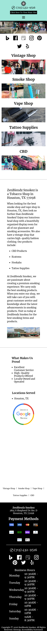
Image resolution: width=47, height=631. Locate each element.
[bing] (8, 38)
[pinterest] (39, 38)
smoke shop (14, 207)
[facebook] (16, 38)
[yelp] (27, 46)
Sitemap (17, 629)
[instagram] (31, 38)
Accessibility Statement (32, 629)
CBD (14, 251)
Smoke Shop (24, 488)
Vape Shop (37, 488)
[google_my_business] (23, 38)
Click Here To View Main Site (24, 12)
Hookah (16, 262)
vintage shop (22, 234)
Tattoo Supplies (20, 268)
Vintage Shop (9, 488)
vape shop (31, 207)
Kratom (16, 256)
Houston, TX (14, 210)
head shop (12, 220)
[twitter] (20, 46)
